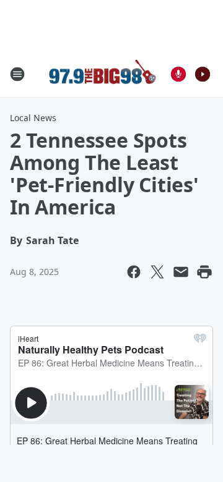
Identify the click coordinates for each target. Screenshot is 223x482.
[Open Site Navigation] (17, 74)
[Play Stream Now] (202, 74)
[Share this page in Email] (181, 272)
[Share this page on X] (157, 272)
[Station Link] (103, 73)
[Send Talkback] (178, 74)
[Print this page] (204, 272)
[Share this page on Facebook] (133, 272)
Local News (33, 118)
